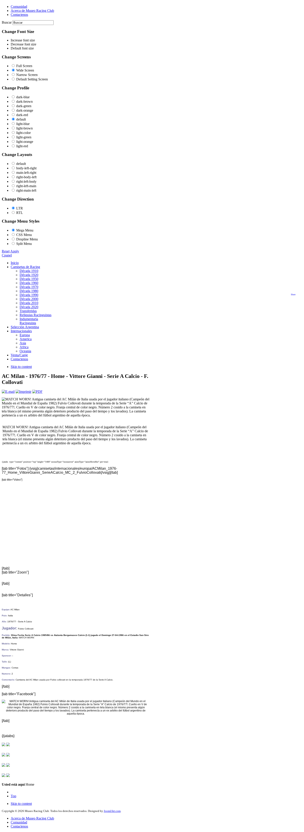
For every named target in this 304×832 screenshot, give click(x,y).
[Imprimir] (23, 391)
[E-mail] (8, 391)
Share (293, 294)
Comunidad (19, 822)
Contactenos (19, 826)
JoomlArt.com (112, 811)
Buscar (7, 22)
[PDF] (37, 391)
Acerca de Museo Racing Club (32, 818)
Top (13, 796)
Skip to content (21, 367)
